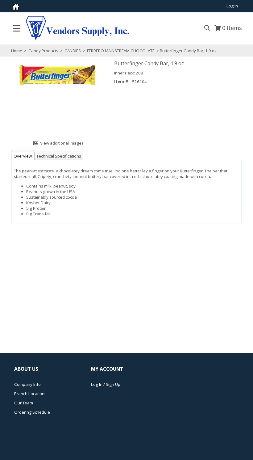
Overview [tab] (23, 156)
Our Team (23, 403)
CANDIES (73, 50)
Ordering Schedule (32, 412)
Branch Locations (30, 393)
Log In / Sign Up (105, 384)
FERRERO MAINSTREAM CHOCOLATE (121, 50)
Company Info (27, 384)
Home (16, 50)
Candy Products (43, 50)
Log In (232, 6)
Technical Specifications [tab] (58, 156)
